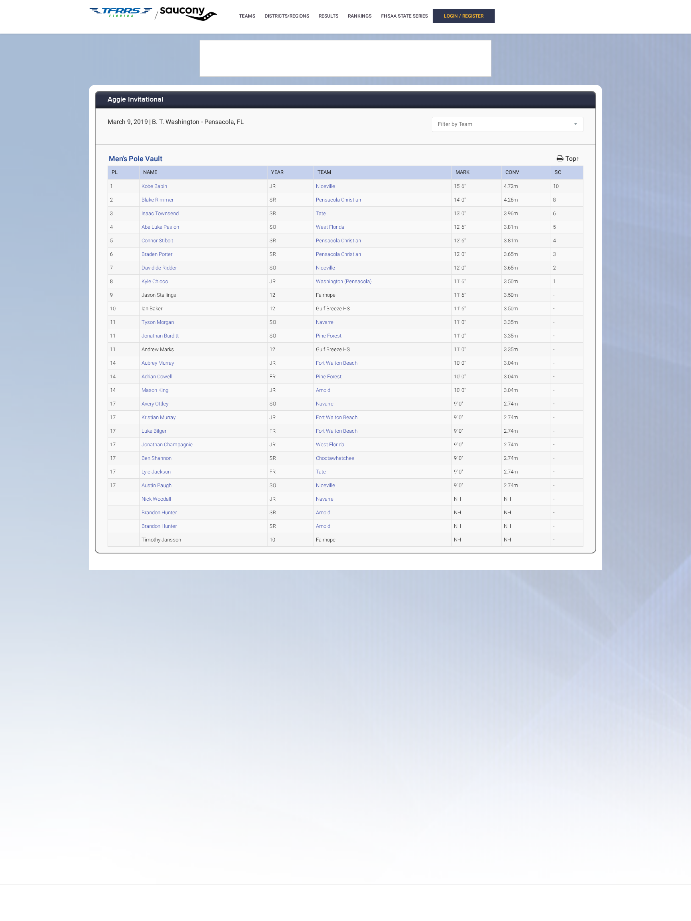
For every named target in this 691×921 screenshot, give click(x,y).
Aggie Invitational (135, 99)
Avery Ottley (155, 404)
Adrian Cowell (157, 377)
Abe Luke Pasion (160, 227)
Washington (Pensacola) (343, 281)
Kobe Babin (154, 186)
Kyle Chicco (155, 281)
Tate (321, 213)
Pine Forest (329, 336)
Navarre (325, 322)
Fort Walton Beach (336, 363)
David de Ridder (159, 268)
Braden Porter (157, 254)
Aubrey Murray (158, 363)
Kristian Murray (159, 417)
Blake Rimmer (158, 200)
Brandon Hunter (159, 512)
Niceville (325, 186)
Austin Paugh (157, 485)
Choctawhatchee (335, 458)
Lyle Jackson (156, 472)
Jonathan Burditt (160, 336)
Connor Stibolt (157, 241)
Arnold (323, 390)
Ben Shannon (157, 458)
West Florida (330, 227)
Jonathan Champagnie (167, 445)
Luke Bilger (154, 431)
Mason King (155, 390)
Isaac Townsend (160, 213)
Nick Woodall (156, 499)
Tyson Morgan (158, 322)
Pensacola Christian (338, 200)
